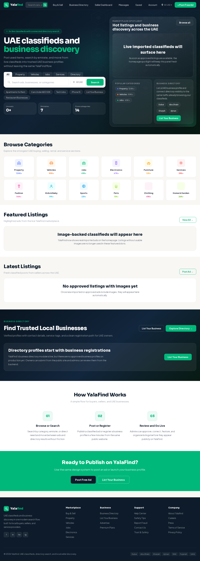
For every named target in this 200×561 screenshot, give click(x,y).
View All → (187, 220)
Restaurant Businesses (17, 97)
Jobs (47, 74)
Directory (75, 74)
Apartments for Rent (15, 92)
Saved (138, 5)
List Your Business (94, 92)
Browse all (184, 22)
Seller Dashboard (103, 5)
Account (152, 5)
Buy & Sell (58, 5)
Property (20, 74)
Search (95, 82)
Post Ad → (187, 271)
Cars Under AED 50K (40, 92)
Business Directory (78, 5)
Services (60, 74)
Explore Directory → (180, 328)
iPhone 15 (76, 92)
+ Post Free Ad (185, 4)
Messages (124, 5)
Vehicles (35, 74)
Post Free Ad (83, 479)
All (8, 74)
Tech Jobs (61, 92)
